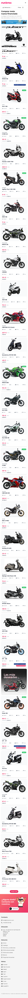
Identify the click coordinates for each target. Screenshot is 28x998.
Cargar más (14, 891)
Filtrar (19, 7)
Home (4, 943)
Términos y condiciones (9, 947)
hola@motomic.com (8, 920)
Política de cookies (8, 952)
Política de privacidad (8, 950)
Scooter (5, 964)
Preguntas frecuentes (8, 957)
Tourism (5, 983)
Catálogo (5, 945)
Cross (4, 981)
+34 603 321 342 (7, 922)
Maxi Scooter (6, 967)
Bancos (5, 955)
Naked (5, 969)
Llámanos (15, 908)
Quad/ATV (6, 986)
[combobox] (7, 7)
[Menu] (25, 2)
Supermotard (6, 979)
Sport (4, 971)
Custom (5, 976)
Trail (4, 974)
